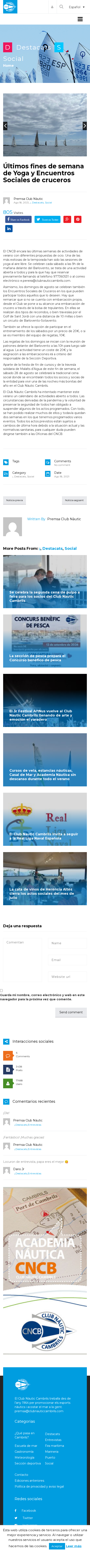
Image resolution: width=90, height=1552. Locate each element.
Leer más (74, 1546)
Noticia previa (14, 500)
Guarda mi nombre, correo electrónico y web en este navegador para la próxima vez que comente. (42, 997)
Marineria (51, 1452)
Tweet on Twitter (49, 220)
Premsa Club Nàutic (28, 199)
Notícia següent (74, 500)
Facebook (29, 1511)
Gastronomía (24, 1452)
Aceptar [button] (57, 1546)
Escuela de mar (26, 1446)
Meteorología (24, 1457)
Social (13, 59)
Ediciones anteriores (29, 1481)
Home (8, 66)
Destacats (33, 47)
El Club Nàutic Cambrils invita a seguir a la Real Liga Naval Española (43, 836)
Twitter (28, 1518)
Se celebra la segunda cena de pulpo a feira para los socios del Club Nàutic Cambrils (44, 596)
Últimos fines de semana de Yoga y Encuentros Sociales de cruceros (43, 173)
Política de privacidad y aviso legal (39, 1486)
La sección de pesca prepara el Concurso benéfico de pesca (37, 658)
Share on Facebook (20, 220)
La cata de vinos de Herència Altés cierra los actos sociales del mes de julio (41, 893)
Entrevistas (34, 1124)
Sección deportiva (28, 1463)
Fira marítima (54, 1446)
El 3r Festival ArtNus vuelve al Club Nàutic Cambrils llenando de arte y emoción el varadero (40, 715)
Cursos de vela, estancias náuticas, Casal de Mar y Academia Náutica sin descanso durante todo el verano (42, 775)
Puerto (50, 1457)
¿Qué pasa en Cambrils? (25, 1435)
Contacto (21, 1475)
